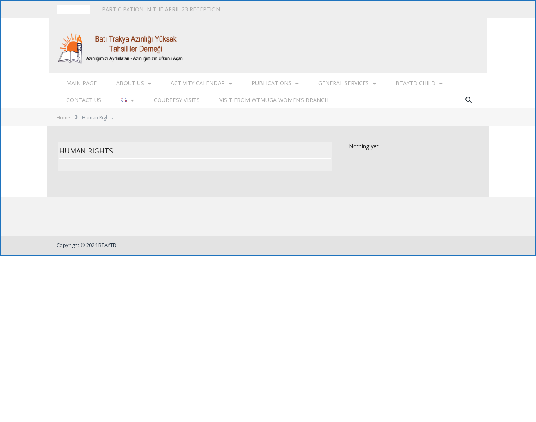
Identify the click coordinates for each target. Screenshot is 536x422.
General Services (343, 83)
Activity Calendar (198, 83)
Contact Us (83, 100)
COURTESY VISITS (177, 100)
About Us (130, 83)
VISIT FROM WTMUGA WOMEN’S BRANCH (273, 100)
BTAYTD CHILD (416, 83)
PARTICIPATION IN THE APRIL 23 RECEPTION (161, 9)
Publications (272, 83)
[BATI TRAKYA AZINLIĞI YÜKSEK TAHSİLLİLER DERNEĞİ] (123, 46)
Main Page (81, 83)
